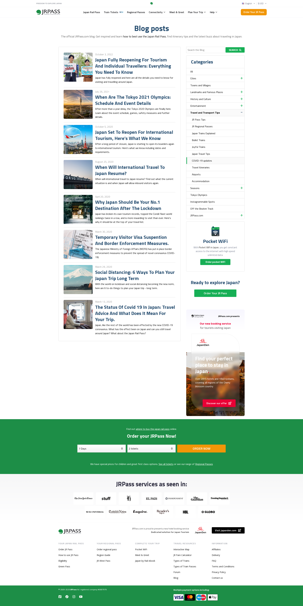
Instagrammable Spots (202, 202)
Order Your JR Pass (253, 12)
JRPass (73, 589)
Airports (196, 174)
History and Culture (200, 99)
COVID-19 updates (202, 161)
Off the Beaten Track (201, 209)
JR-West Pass (103, 560)
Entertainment (198, 106)
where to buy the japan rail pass (152, 429)
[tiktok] (66, 596)
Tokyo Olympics (198, 195)
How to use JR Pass (68, 555)
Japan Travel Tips (201, 154)
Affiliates (216, 549)
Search (233, 50)
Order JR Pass (65, 549)
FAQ (214, 560)
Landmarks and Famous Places (206, 92)
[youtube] (80, 596)
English (248, 3)
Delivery (216, 555)
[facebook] (60, 596)
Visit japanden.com (225, 530)
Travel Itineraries (201, 167)
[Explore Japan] (69, 531)
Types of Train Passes (184, 566)
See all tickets (166, 464)
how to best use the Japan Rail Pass (144, 36)
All (191, 71)
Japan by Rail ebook (145, 560)
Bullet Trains (198, 140)
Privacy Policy (219, 572)
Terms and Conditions (223, 566)
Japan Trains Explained (203, 133)
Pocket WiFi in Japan (209, 247)
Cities (193, 78)
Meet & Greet (142, 555)
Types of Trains (181, 560)
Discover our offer (216, 403)
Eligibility (62, 560)
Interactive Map (181, 549)
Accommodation (200, 181)
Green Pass (64, 566)
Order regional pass (107, 549)
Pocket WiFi (141, 549)
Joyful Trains (198, 147)
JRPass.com (196, 215)
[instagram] (73, 596)
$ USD (261, 3)
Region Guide (103, 555)
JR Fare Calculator (182, 555)
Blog (175, 577)
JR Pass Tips (198, 119)
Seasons (194, 188)
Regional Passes (204, 464)
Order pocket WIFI (215, 262)
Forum (176, 572)
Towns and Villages (200, 85)
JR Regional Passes (202, 126)
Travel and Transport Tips (205, 113)
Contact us (217, 577)
